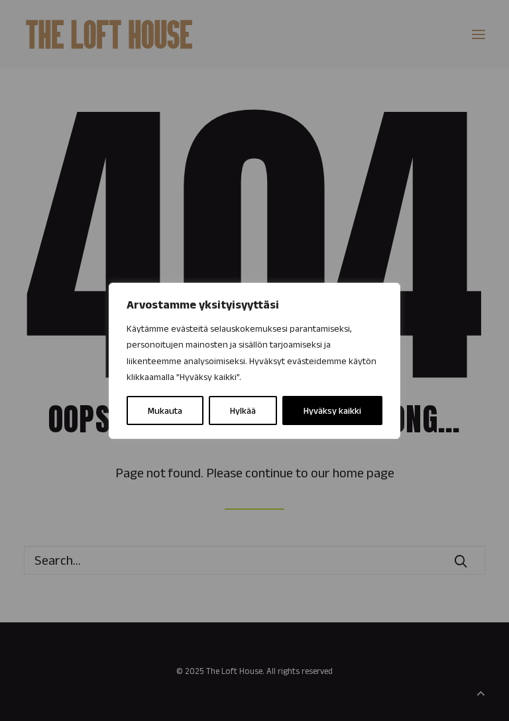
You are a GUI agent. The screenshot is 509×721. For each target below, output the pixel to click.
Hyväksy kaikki (332, 410)
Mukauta (165, 410)
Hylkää (243, 410)
